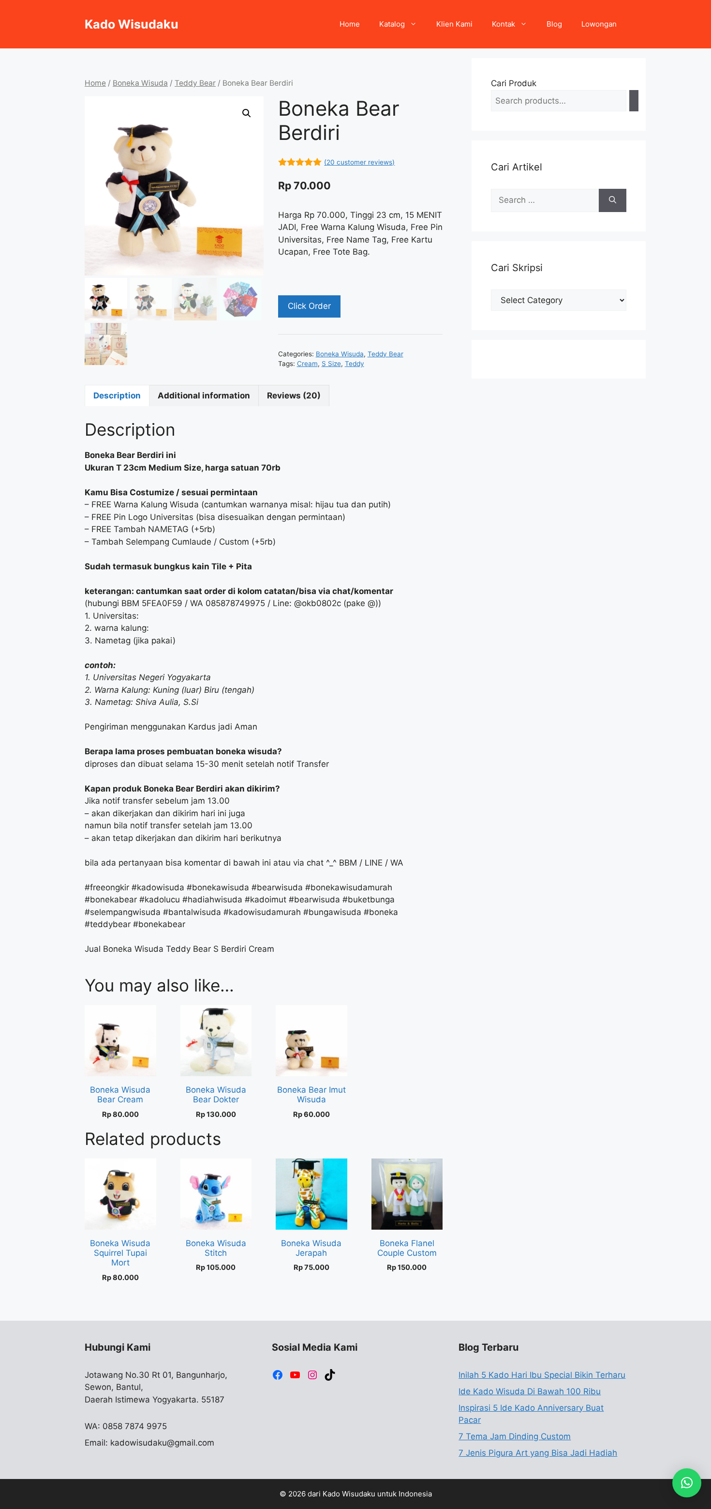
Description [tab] (117, 395)
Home (350, 24)
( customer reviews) (359, 162)
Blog (554, 24)
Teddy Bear (195, 83)
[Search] (633, 101)
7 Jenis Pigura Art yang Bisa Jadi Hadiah (538, 1453)
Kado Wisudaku (131, 24)
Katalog (392, 24)
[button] (246, 113)
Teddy (354, 363)
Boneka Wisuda (140, 83)
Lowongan (599, 24)
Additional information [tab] (204, 395)
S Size (331, 363)
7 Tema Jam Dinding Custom (515, 1436)
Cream (307, 363)
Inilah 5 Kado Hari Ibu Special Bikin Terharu (542, 1375)
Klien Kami (454, 24)
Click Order (309, 306)
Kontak (503, 24)
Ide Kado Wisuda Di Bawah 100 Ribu (530, 1391)
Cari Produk (513, 83)
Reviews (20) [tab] (294, 395)
